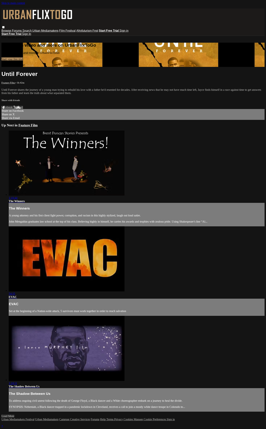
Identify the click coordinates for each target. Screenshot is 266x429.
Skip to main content (13, 3)
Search (27, 30)
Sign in (123, 30)
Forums (17, 30)
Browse (6, 30)
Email (19, 107)
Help (103, 419)
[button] (3, 27)
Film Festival (67, 30)
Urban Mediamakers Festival (17, 419)
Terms (110, 419)
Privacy (119, 419)
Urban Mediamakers (45, 30)
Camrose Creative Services (74, 419)
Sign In (26, 33)
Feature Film (8, 82)
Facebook (7, 107)
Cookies (129, 419)
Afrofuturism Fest (87, 30)
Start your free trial (12, 59)
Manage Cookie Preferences (150, 419)
